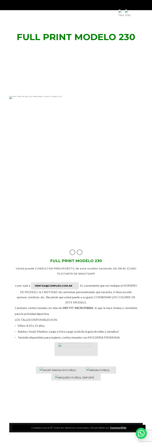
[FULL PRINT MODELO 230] (76, 169)
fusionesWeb (118, 427)
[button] (141, 433)
